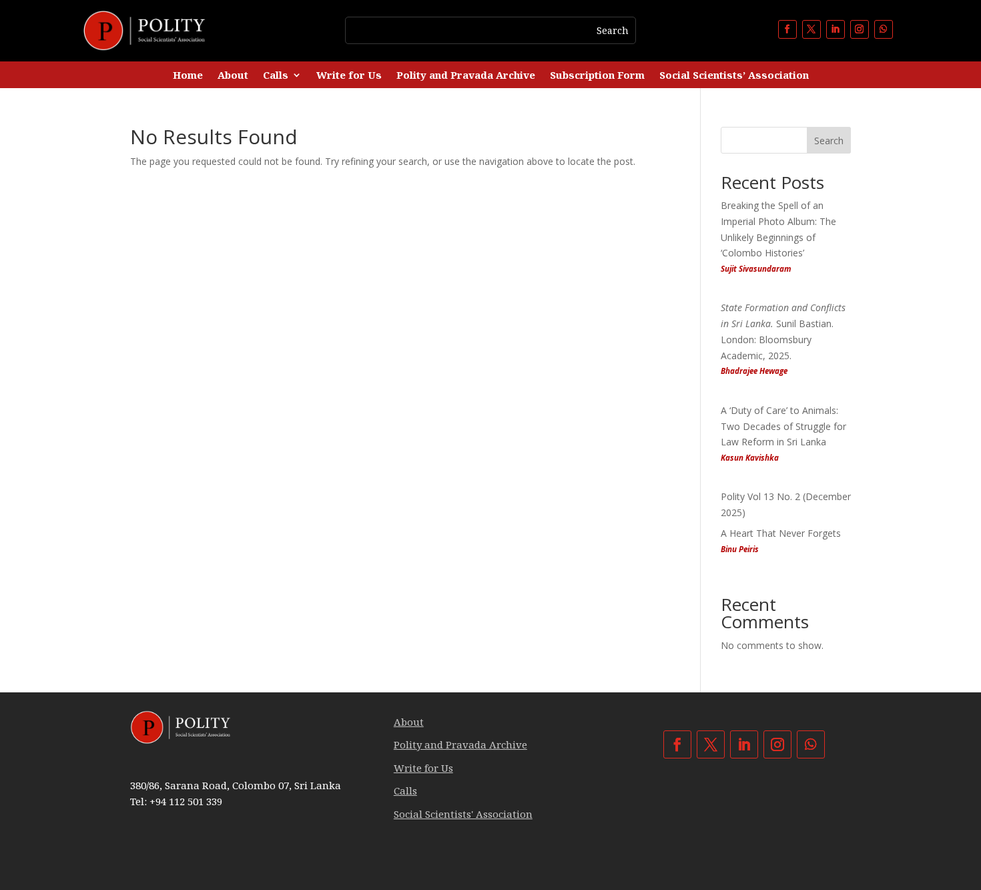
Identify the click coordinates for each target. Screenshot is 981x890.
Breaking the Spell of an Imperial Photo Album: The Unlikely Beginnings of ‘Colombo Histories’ (778, 236)
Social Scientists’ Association (734, 75)
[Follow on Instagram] (859, 29)
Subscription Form (597, 75)
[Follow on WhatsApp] (883, 29)
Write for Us (349, 75)
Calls (275, 75)
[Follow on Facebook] (787, 29)
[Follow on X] (811, 29)
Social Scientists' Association (463, 814)
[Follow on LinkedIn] (835, 29)
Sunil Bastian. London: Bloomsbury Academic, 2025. (783, 338)
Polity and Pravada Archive (465, 75)
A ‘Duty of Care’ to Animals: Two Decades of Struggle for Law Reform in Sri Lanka (783, 433)
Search (829, 140)
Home (188, 75)
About (233, 75)
